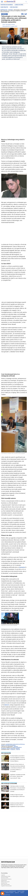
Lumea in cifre (19, 4)
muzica (3, 745)
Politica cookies (21, 891)
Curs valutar (14, 7)
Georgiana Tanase (10, 24)
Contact (22, 892)
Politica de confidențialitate (9, 891)
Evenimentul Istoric (6, 879)
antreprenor (9, 744)
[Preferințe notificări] (2, 893)
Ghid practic (4, 7)
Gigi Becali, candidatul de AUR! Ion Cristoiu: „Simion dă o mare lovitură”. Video (17, 776)
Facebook (12, 749)
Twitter (18, 749)
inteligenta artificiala (19, 744)
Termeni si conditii (9, 892)
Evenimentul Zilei (5, 876)
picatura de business (10, 745)
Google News (10, 748)
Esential (16, 746)
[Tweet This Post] (26, 14)
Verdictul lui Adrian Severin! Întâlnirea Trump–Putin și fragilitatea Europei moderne (17, 804)
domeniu (22, 567)
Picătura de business (7, 4)
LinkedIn (17, 748)
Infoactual (4, 880)
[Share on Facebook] (22, 14)
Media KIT (17, 892)
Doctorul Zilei (4, 877)
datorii (7, 705)
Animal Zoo (4, 883)
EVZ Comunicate (5, 884)
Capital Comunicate (6, 885)
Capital (3, 875)
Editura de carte (5, 881)
